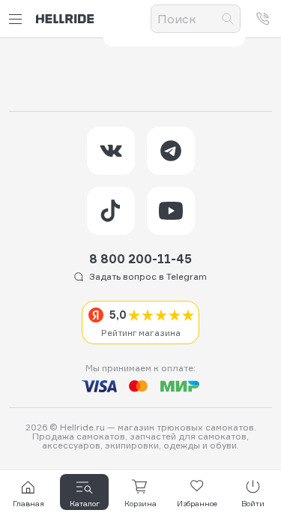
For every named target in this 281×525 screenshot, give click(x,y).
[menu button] (18, 19)
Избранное (197, 503)
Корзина (140, 503)
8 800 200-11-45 (140, 259)
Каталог (85, 503)
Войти (253, 503)
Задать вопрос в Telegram (148, 276)
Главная (28, 503)
